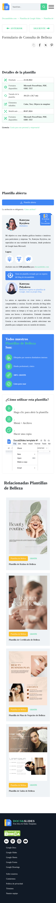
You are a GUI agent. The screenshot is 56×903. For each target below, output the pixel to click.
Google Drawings (13, 867)
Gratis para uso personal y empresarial (24, 128)
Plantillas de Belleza (20, 343)
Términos (9, 889)
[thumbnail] (28, 527)
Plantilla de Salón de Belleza (22, 791)
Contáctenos (10, 879)
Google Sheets (11, 857)
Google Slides (11, 853)
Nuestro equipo (12, 893)
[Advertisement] (28, 160)
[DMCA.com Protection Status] (12, 835)
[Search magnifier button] (44, 7)
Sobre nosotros (12, 874)
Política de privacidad (14, 884)
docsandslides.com (42, 267)
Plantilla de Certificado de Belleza (24, 640)
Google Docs (11, 848)
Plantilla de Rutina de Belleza (22, 564)
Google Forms (11, 862)
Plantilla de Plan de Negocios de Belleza (27, 715)
